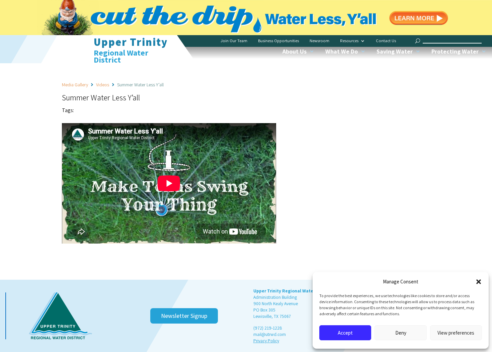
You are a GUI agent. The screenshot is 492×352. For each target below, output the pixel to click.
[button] (478, 281)
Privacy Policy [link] (266, 341)
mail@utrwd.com (269, 334)
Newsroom (319, 40)
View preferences (455, 333)
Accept (345, 333)
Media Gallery (75, 84)
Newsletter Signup (184, 316)
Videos (102, 84)
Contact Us (386, 40)
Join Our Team (234, 40)
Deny (400, 333)
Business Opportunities (278, 40)
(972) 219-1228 (267, 328)
